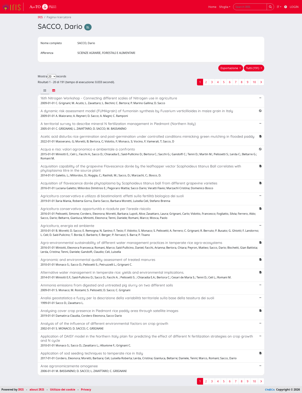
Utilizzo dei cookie (62, 389)
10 (254, 82)
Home (212, 7)
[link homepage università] (43, 7)
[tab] (45, 90)
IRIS (40, 17)
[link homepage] (12, 7)
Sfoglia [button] (223, 7)
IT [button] (278, 7)
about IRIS (37, 389)
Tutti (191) (253, 68)
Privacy (86, 389)
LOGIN (294, 7)
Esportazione (230, 68)
